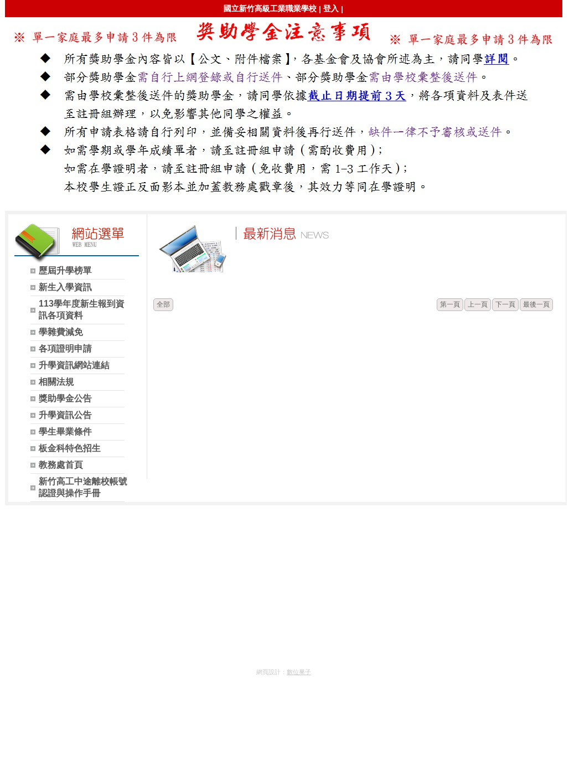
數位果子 (299, 672)
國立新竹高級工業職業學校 (270, 8)
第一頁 (450, 304)
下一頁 (505, 304)
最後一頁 (536, 304)
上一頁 (478, 304)
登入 (331, 8)
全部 (163, 304)
